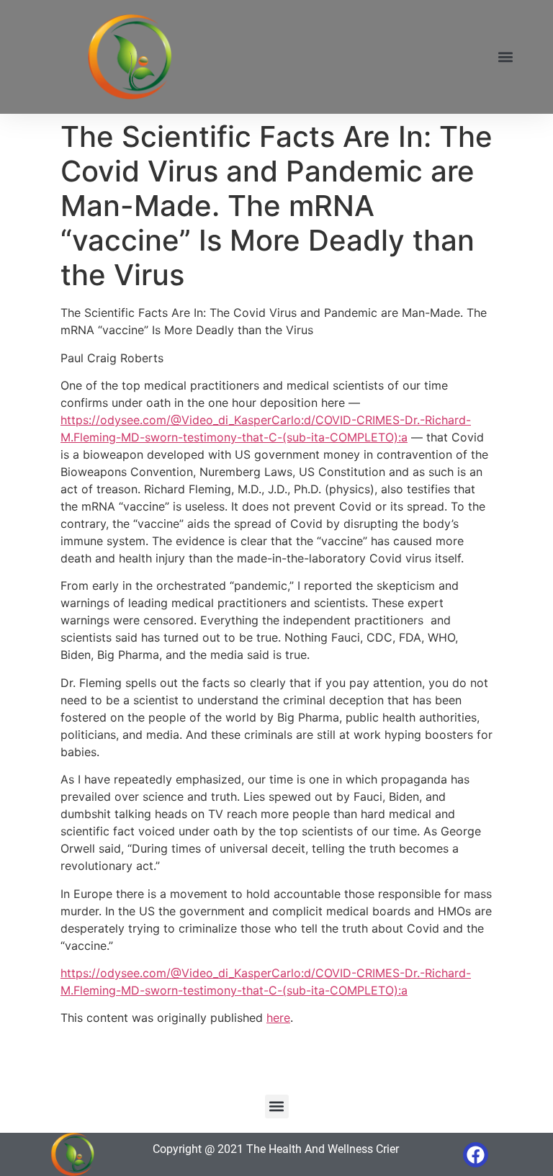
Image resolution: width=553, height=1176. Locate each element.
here (278, 1017)
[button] (505, 57)
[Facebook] (475, 1154)
